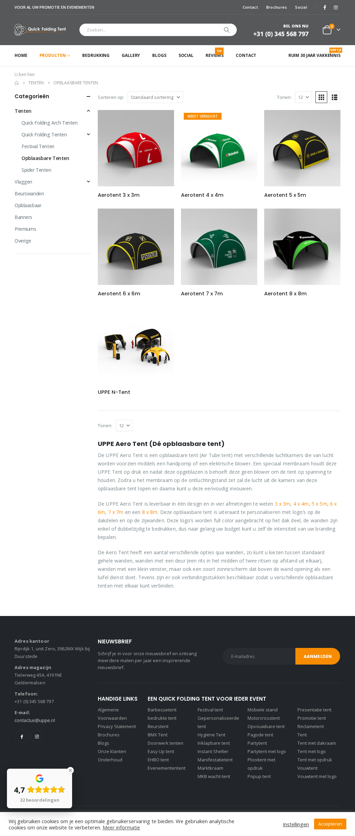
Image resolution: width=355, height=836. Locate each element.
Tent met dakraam (316, 743)
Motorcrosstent (264, 718)
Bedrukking (96, 55)
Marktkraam (210, 768)
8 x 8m (150, 512)
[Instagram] (335, 7)
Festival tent (210, 710)
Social (301, 7)
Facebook (21, 736)
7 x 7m (116, 512)
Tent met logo (311, 751)
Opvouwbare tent (266, 726)
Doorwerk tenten (165, 743)
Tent (302, 735)
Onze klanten (112, 751)
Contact (250, 7)
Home (21, 55)
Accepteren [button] (330, 824)
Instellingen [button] (296, 824)
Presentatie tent (314, 710)
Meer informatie (121, 827)
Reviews (215, 53)
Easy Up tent (161, 751)
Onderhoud (110, 760)
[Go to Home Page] (17, 83)
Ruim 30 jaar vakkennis (314, 53)
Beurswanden (29, 193)
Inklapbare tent (214, 743)
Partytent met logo (267, 751)
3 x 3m (283, 503)
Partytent (257, 743)
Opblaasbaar (28, 205)
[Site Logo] (42, 30)
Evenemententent (166, 768)
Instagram (37, 736)
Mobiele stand (263, 710)
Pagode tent (260, 735)
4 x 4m (301, 503)
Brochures (276, 7)
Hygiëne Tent (211, 735)
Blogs (159, 55)
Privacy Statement (117, 726)
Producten (53, 55)
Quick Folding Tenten (44, 134)
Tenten (23, 111)
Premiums (25, 229)
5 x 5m (319, 503)
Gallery (131, 55)
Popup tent (259, 776)
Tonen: (284, 97)
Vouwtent (307, 768)
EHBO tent (158, 760)
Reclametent (310, 726)
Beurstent (158, 726)
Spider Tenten (36, 170)
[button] (321, 97)
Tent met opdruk (314, 760)
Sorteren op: (111, 97)
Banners (23, 217)
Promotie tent (311, 718)
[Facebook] (324, 7)
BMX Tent (157, 735)
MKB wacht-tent (214, 776)
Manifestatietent (215, 760)
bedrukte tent (162, 718)
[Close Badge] (70, 770)
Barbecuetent (162, 710)
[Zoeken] (226, 30)
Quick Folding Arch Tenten (49, 122)
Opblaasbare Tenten (45, 158)
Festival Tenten (37, 146)
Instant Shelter (213, 751)
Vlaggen (23, 181)
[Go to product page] (136, 148)
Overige (23, 240)
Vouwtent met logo (317, 776)
